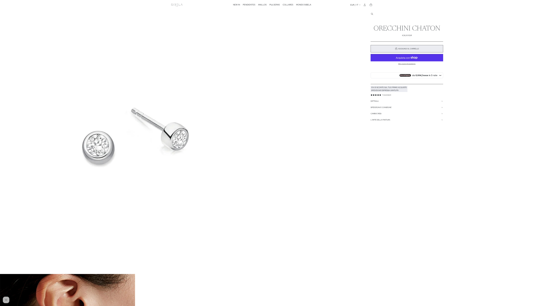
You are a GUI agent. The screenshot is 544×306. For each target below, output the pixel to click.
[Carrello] (371, 5)
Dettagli (375, 101)
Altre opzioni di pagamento (407, 64)
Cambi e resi (376, 113)
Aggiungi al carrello (408, 49)
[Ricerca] (372, 14)
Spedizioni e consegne (381, 107)
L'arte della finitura (380, 120)
